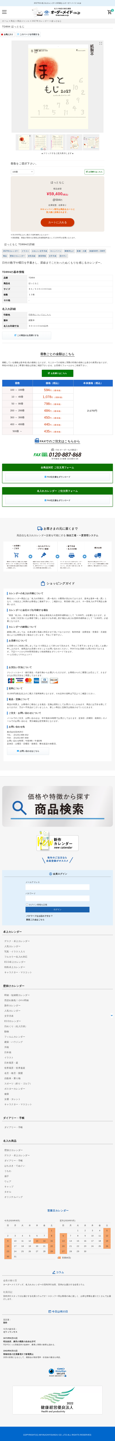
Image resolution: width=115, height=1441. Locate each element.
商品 (5, 256)
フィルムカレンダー (14, 1037)
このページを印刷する (29, 34)
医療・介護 (81, 251)
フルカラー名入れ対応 (15, 957)
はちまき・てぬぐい (14, 1166)
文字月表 (53, 256)
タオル (7, 1192)
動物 (6, 1031)
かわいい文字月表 (39, 251)
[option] (58, 86)
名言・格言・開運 (13, 1073)
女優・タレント (12, 1099)
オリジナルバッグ (13, 1197)
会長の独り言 (10, 1280)
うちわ (7, 1171)
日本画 (7, 1052)
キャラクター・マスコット (18, 972)
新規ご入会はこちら (35, 919)
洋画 (6, 1047)
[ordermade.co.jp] (55, 15)
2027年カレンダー (11, 251)
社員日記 (7, 1292)
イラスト (25, 251)
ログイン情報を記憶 (37, 905)
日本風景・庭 (11, 1063)
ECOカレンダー (12, 1021)
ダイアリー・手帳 (13, 1127)
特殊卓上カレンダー (14, 967)
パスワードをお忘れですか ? (39, 916)
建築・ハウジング (13, 1042)
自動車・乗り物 (12, 1078)
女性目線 (31, 256)
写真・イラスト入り (14, 951)
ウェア (7, 1181)
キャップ (9, 1186)
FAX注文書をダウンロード (58, 477)
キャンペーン (56, 251)
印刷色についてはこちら (40, 315)
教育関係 (42, 256)
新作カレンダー (12, 1005)
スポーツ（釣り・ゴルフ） (18, 1083)
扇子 (6, 1176)
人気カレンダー (12, 946)
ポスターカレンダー (14, 1089)
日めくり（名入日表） (15, 1026)
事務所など (69, 251)
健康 (6, 1094)
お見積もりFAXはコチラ (21, 654)
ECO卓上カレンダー (15, 962)
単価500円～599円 (97, 251)
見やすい (63, 256)
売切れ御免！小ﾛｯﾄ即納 (16, 1000)
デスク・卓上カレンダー (17, 941)
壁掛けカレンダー (17, 256)
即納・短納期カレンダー (17, 995)
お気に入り (8, 34)
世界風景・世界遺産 (14, 1068)
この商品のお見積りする (28, 335)
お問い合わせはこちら (29, 751)
